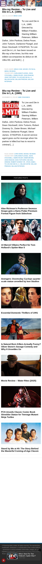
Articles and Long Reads (25, 482)
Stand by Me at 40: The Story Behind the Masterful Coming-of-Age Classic (20, 449)
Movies (25, 69)
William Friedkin (21, 79)
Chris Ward (18, 154)
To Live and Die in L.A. (24, 77)
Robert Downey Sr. (18, 162)
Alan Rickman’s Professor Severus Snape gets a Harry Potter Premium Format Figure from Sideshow (19, 211)
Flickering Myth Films (25, 516)
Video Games (25, 509)
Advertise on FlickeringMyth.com (25, 527)
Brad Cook (18, 69)
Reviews (12, 71)
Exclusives (25, 490)
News (25, 471)
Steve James (30, 162)
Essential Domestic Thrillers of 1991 (19, 313)
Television (25, 501)
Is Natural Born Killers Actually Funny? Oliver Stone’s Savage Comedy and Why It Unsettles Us (21, 346)
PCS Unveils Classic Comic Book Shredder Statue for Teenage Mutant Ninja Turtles (19, 414)
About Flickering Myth (25, 524)
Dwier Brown (29, 158)
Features (25, 479)
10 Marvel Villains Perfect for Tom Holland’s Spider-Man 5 (18, 246)
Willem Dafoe (9, 79)
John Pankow (28, 75)
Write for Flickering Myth (25, 531)
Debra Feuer (18, 75)
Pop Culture (25, 494)
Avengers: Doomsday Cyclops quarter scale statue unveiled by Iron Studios (20, 280)
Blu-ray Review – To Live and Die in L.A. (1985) (19, 10)
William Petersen (18, 166)
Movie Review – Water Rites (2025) (18, 381)
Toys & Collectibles (25, 512)
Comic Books (25, 505)
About (25, 520)
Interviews (25, 486)
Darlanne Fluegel (21, 73)
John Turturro (10, 77)
